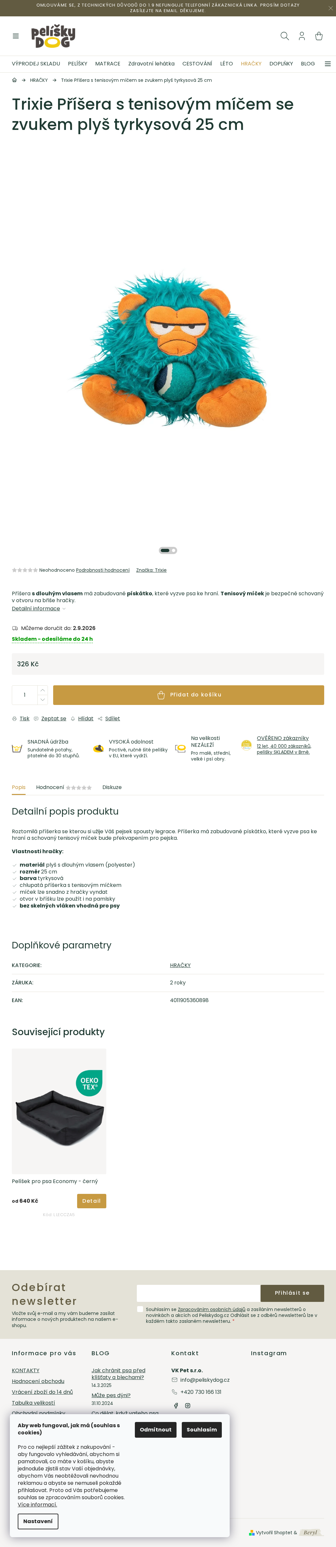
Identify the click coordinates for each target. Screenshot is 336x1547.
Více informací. (37, 1504)
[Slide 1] (165, 550)
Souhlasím (202, 1429)
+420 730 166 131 (200, 1392)
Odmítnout (156, 1429)
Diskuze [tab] (112, 787)
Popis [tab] (19, 787)
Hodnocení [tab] (64, 787)
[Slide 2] (173, 550)
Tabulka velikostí (33, 1403)
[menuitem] (38, 64)
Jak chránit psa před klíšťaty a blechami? (118, 1374)
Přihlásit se (292, 1293)
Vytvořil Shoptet (274, 1533)
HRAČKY (180, 965)
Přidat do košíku (196, 694)
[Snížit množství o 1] (42, 700)
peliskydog (187, 1405)
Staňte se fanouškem (175, 1405)
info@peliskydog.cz (205, 1380)
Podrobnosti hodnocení (103, 570)
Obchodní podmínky (38, 1413)
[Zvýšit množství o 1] (42, 690)
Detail (91, 1201)
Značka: (151, 570)
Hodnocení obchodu (38, 1381)
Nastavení (38, 1521)
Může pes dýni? (111, 1395)
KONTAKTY (25, 1370)
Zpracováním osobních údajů (211, 1309)
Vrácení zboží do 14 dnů (42, 1392)
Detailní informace (36, 608)
